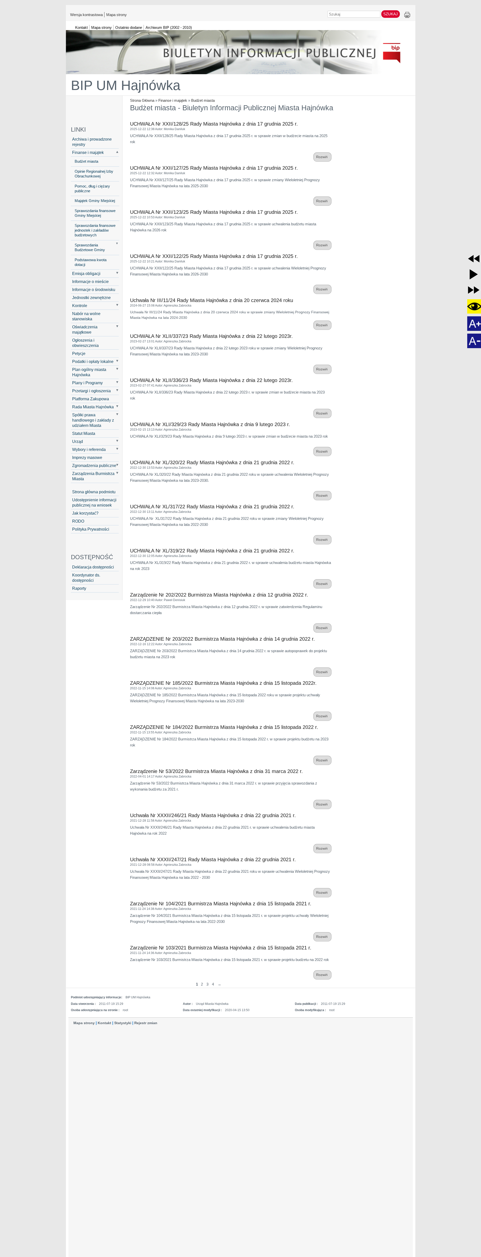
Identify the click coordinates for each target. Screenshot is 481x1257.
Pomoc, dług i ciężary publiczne (92, 188)
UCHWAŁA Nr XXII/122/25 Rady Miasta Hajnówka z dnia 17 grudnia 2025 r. (214, 256)
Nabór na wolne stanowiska (86, 316)
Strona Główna (142, 100)
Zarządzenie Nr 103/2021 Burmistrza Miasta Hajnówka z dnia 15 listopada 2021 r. (220, 947)
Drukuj (407, 15)
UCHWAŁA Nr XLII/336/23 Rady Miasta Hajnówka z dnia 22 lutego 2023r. (211, 380)
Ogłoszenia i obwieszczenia (85, 343)
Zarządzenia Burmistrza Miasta (93, 476)
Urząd (77, 441)
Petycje (78, 353)
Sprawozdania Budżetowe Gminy (90, 247)
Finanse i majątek (172, 100)
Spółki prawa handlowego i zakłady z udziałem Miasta (93, 420)
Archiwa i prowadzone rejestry (92, 142)
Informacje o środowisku (93, 289)
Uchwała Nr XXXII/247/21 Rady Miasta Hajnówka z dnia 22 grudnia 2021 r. (213, 859)
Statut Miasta (83, 433)
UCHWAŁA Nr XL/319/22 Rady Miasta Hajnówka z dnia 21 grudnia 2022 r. (212, 550)
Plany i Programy (87, 382)
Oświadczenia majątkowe (84, 329)
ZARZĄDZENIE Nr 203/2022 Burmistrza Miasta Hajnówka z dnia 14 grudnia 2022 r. (222, 639)
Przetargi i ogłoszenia (91, 391)
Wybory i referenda (89, 449)
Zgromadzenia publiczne (94, 465)
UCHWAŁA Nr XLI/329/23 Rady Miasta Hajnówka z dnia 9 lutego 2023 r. (210, 424)
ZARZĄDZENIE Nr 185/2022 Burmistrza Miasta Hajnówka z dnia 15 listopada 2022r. (223, 683)
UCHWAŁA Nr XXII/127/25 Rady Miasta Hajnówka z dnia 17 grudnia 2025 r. (214, 168)
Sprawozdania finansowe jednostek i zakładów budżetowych (95, 230)
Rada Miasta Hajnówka (93, 407)
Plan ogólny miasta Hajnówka (89, 372)
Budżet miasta (203, 100)
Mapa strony (116, 14)
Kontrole (79, 305)
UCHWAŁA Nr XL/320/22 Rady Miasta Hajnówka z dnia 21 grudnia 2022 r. (212, 462)
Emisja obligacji (86, 273)
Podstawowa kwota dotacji (90, 262)
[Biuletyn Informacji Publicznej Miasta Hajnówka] (240, 50)
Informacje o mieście (90, 281)
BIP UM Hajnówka (125, 85)
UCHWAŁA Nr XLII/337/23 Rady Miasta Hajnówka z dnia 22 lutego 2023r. (211, 336)
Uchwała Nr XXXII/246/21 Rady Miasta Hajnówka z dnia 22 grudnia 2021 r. (213, 815)
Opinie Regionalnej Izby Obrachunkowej (94, 173)
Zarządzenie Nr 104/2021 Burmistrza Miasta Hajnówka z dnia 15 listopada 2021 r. (220, 903)
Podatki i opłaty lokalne (92, 361)
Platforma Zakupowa (90, 399)
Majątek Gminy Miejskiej (95, 201)
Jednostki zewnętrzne (91, 297)
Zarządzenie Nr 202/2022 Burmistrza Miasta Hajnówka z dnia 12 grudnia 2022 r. (219, 595)
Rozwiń (322, 157)
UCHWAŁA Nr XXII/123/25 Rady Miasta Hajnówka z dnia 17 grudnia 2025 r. (214, 212)
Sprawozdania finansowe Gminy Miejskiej (95, 213)
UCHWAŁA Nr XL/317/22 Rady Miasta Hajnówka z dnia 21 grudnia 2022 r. (212, 506)
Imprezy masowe (87, 457)
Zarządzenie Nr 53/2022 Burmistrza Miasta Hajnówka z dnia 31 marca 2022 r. (216, 771)
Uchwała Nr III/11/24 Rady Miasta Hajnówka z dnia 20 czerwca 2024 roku (211, 300)
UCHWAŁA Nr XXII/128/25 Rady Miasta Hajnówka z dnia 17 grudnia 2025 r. (214, 124)
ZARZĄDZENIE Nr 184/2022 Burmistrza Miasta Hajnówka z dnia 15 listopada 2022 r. (224, 727)
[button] (473, 258)
